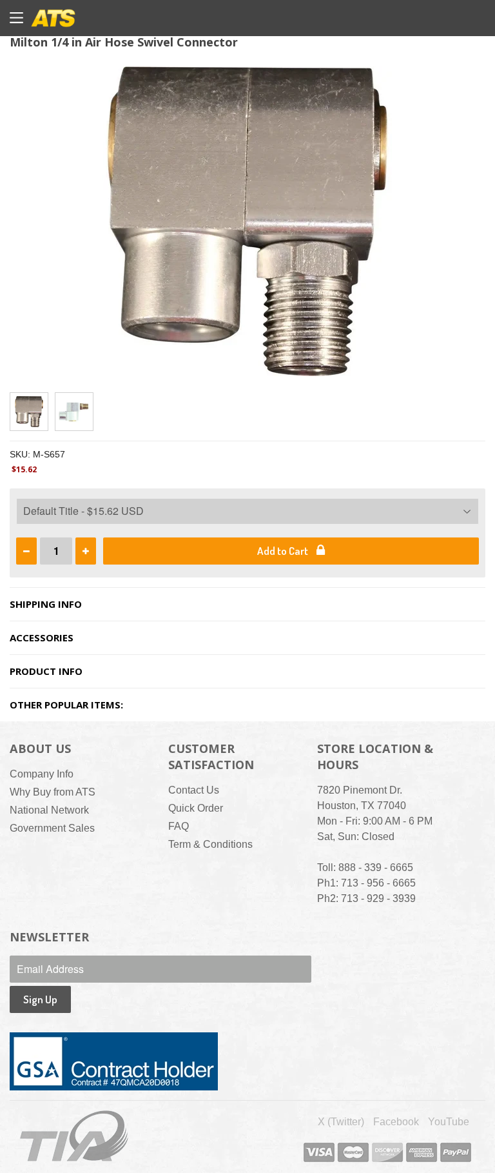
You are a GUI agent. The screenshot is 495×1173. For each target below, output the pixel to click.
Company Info (41, 773)
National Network (49, 810)
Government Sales (52, 828)
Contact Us (193, 790)
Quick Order (195, 808)
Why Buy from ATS (52, 792)
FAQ (178, 826)
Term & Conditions (210, 844)
